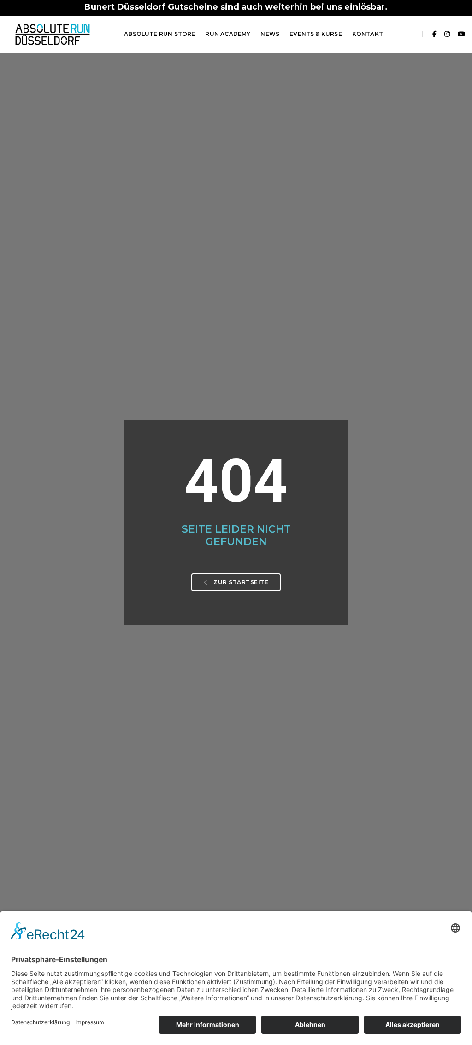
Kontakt (367, 33)
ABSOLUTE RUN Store (159, 33)
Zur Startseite (240, 582)
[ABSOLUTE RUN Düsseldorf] (52, 33)
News (269, 33)
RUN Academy (227, 33)
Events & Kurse (315, 33)
